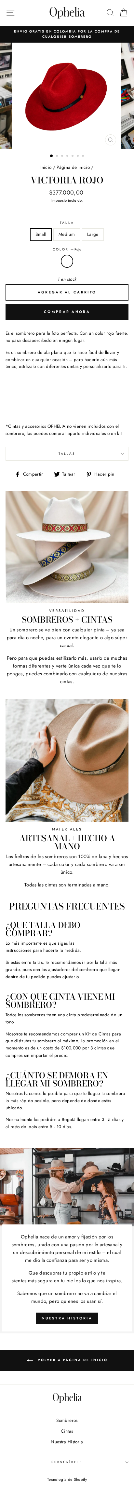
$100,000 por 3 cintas (83, 1048)
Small (40, 234)
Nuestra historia (67, 1318)
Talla (67, 222)
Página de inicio (73, 167)
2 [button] (57, 156)
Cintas (67, 1431)
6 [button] (78, 156)
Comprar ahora (67, 311)
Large (93, 234)
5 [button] (73, 156)
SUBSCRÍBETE (67, 1462)
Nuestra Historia (67, 1441)
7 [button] (83, 156)
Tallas (67, 453)
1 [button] (51, 156)
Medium (67, 234)
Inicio (45, 167)
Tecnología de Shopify (67, 1479)
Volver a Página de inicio (72, 1360)
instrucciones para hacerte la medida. (43, 950)
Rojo (67, 261)
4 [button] (68, 156)
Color (67, 249)
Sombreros (66, 1420)
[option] (67, 34)
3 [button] (62, 156)
